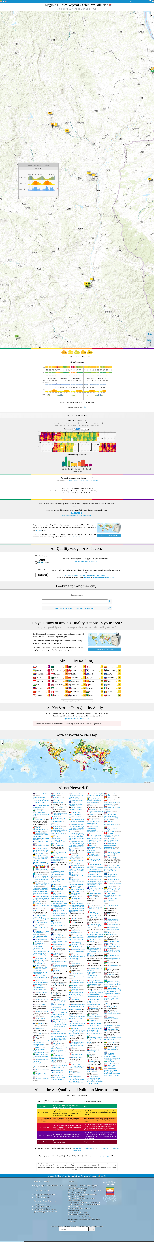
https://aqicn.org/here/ (77, 506)
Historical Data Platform (41, 1213)
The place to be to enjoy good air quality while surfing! (84, 1219)
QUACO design (72, 1221)
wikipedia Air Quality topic (83, 1148)
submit (91, 1229)
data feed (38, 530)
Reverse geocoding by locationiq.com (78, 1214)
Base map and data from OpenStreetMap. (79, 1217)
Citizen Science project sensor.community (83, 481)
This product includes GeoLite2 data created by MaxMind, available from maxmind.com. (84, 1191)
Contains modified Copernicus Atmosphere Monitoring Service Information (84, 1205)
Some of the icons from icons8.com (78, 1212)
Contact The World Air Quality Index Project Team (48, 1185)
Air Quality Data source (40, 1204)
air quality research (41, 1190)
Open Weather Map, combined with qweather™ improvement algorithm (81, 1199)
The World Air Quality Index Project (109, 1183)
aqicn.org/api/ (87, 577)
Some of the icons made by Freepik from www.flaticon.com (79, 1209)
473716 (100, 423)
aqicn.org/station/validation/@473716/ (77, 719)
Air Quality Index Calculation (42, 1206)
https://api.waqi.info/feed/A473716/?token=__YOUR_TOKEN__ (86, 575)
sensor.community (77, 483)
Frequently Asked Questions (45, 1201)
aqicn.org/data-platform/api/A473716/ (103, 577)
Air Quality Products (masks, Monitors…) (45, 1209)
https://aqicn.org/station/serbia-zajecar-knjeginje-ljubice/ (77, 515)
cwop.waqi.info (95, 1202)
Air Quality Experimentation (42, 1196)
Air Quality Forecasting (40, 1208)
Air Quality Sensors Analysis (42, 1197)
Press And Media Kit (39, 1187)
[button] (149, 180)
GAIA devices (75, 537)
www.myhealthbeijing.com (101, 1156)
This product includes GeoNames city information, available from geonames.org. (82, 1195)
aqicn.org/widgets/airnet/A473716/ (86, 561)
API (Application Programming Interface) (45, 1211)
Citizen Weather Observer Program (78, 1202)
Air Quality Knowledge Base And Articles (45, 1194)
